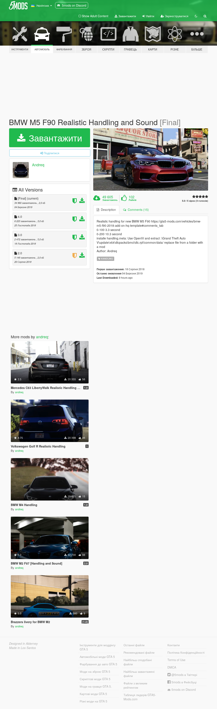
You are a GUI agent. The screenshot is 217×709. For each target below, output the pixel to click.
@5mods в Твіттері (184, 675)
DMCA (171, 667)
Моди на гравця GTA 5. (96, 686)
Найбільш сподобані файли (138, 662)
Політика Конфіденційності (185, 652)
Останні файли (134, 645)
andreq (42, 336)
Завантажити (126, 16)
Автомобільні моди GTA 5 (97, 656)
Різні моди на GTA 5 (93, 701)
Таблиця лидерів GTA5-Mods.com (140, 697)
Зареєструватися (176, 16)
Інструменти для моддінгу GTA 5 (97, 647)
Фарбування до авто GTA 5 (98, 664)
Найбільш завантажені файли (139, 673)
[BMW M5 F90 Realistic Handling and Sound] (150, 159)
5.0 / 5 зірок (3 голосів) (195, 201)
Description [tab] (107, 209)
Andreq (38, 164)
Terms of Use (176, 660)
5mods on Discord (183, 689)
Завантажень (110, 200)
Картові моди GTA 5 (93, 694)
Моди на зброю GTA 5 (95, 671)
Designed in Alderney (23, 643)
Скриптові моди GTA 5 (95, 679)
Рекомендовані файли (139, 652)
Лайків (132, 200)
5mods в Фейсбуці (183, 682)
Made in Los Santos (22, 648)
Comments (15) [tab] (137, 209)
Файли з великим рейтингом (135, 685)
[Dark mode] (196, 16)
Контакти (173, 645)
